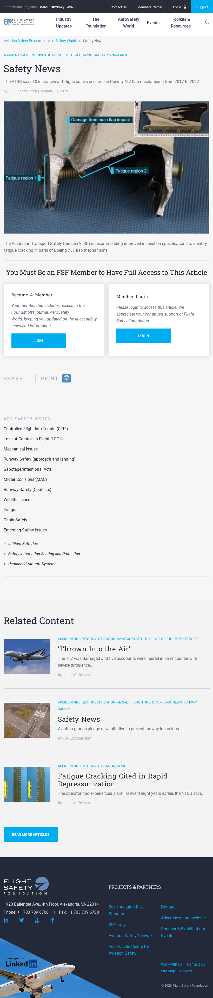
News (87, 55)
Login (177, 7)
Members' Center (149, 7)
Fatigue (10, 509)
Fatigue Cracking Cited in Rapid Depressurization (113, 779)
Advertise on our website (183, 917)
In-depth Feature (183, 639)
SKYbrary (57, 7)
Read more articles (31, 834)
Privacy (186, 971)
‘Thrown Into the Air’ (94, 648)
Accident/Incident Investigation (32, 55)
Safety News (79, 719)
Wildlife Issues (17, 499)
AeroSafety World (62, 41)
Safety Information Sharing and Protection (44, 553)
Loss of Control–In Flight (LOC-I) (33, 438)
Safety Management (111, 55)
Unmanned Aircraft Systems (32, 564)
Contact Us (119, 7)
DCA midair (161, 702)
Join (39, 341)
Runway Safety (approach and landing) (40, 459)
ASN (70, 7)
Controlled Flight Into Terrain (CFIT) (36, 428)
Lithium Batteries (23, 543)
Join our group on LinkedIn (22, 963)
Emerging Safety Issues (25, 530)
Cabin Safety (15, 519)
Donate (167, 907)
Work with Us (171, 964)
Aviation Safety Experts (22, 41)
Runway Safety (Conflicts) (27, 489)
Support (202, 7)
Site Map (168, 971)
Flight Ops (72, 55)
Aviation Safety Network (131, 935)
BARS (44, 7)
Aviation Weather (132, 639)
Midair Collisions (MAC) (25, 479)
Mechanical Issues (21, 449)
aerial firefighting (134, 702)
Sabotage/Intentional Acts (28, 469)
